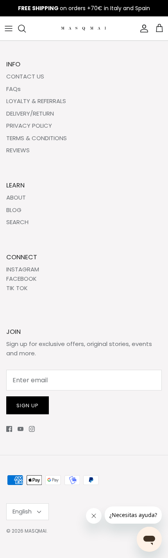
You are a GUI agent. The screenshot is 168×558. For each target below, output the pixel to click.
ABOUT (16, 197)
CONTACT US (25, 76)
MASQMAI (35, 531)
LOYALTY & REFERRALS (36, 101)
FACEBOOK (21, 279)
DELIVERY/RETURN (30, 113)
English (22, 511)
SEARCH (17, 222)
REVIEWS (18, 150)
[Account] (142, 28)
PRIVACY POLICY (29, 125)
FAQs (13, 89)
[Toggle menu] (8, 28)
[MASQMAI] (84, 28)
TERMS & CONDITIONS (36, 138)
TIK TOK (17, 288)
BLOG (13, 210)
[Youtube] (20, 429)
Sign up (27, 405)
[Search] (25, 28)
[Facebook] (9, 429)
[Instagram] (32, 429)
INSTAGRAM (22, 269)
